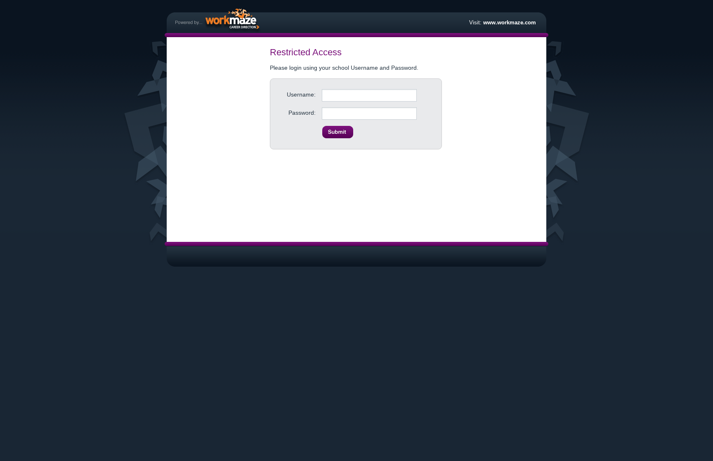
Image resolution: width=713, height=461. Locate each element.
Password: (302, 112)
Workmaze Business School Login (218, 20)
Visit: (502, 22)
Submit (338, 132)
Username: (301, 94)
